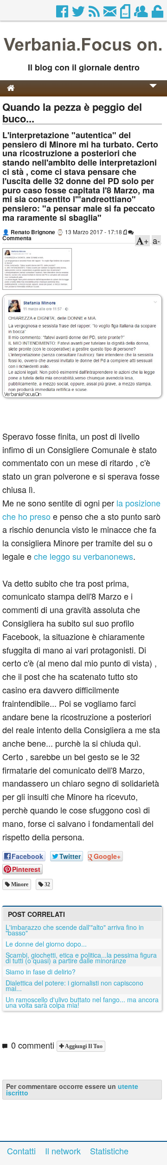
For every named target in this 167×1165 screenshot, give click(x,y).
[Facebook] (63, 14)
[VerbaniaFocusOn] (83, 52)
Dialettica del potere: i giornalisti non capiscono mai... (74, 985)
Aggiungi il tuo (83, 1046)
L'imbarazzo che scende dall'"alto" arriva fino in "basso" (75, 929)
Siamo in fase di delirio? (41, 971)
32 (46, 884)
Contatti (21, 1151)
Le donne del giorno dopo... (46, 943)
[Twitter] (79, 14)
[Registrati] (141, 14)
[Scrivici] (110, 14)
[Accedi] (158, 14)
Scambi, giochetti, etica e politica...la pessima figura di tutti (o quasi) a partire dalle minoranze (81, 957)
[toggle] (153, 92)
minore (19, 884)
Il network (63, 1151)
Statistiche (109, 1151)
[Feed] (95, 14)
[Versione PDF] (126, 14)
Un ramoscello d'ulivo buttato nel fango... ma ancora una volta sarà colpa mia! (82, 1002)
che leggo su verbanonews (82, 556)
